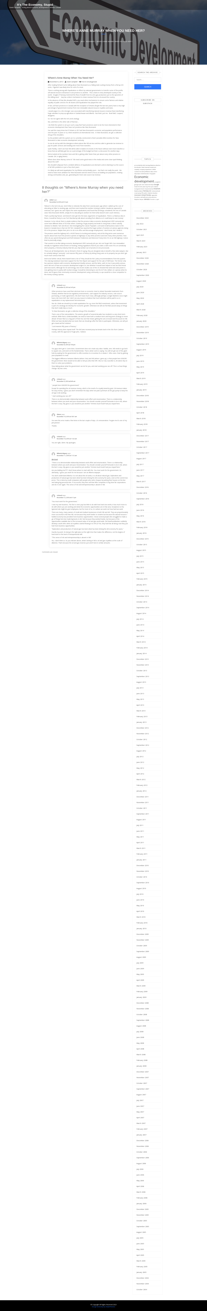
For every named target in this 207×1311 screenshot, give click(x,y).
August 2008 (141, 1026)
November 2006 (142, 1146)
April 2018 (140, 413)
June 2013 (140, 694)
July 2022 (139, 224)
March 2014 (141, 642)
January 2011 (141, 860)
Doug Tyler (152, 173)
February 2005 (141, 1267)
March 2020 (141, 310)
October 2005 (141, 1221)
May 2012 (140, 768)
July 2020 (139, 287)
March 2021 (141, 241)
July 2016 (139, 504)
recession (137, 195)
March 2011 (141, 848)
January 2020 (141, 321)
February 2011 (141, 854)
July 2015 (139, 556)
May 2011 (140, 837)
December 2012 (142, 728)
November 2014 (142, 596)
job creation (154, 186)
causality (136, 169)
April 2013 (140, 705)
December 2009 (142, 934)
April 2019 (140, 373)
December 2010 (142, 865)
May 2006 (140, 1181)
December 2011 (142, 797)
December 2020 (142, 258)
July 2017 (139, 464)
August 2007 (141, 1095)
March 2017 (141, 481)
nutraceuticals (156, 191)
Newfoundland (138, 191)
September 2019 (142, 344)
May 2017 (140, 476)
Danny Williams (145, 171)
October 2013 (141, 671)
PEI (142, 193)
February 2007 (141, 1129)
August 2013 (141, 682)
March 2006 (141, 1192)
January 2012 (141, 791)
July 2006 (139, 1169)
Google (156, 184)
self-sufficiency (144, 197)
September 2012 (142, 745)
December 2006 (142, 1140)
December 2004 (142, 1278)
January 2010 (141, 928)
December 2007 (142, 1072)
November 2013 (142, 665)
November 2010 (142, 871)
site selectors (152, 197)
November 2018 (142, 401)
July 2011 (139, 825)
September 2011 (142, 814)
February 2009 (141, 991)
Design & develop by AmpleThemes (103, 1307)
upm (157, 199)
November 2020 (142, 264)
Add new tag (146, 165)
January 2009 (141, 997)
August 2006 (141, 1163)
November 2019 (142, 332)
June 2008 (140, 1037)
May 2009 (140, 974)
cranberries (137, 171)
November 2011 (142, 802)
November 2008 (142, 1009)
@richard (55, 459)
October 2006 (141, 1152)
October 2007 (141, 1083)
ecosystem (157, 182)
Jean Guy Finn (147, 186)
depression (137, 173)
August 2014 (141, 613)
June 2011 (140, 831)
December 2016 (142, 487)
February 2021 (141, 247)
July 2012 (139, 757)
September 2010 (142, 883)
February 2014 (141, 648)
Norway (146, 191)
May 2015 (140, 567)
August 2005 (141, 1232)
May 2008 (140, 1043)
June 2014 (140, 625)
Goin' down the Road (148, 184)
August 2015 (141, 550)
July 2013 (139, 688)
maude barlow (149, 189)
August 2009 (141, 957)
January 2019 (141, 390)
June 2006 (140, 1175)
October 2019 (141, 338)
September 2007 (142, 1089)
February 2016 (141, 527)
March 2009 (141, 986)
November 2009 (142, 940)
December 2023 (142, 218)
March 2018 (141, 418)
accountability (138, 165)
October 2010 (141, 877)
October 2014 (141, 602)
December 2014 (142, 590)
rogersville (154, 195)
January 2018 (141, 430)
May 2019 (140, 367)
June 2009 (140, 969)
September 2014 (142, 608)
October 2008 (141, 1014)
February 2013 (141, 716)
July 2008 (139, 1032)
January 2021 (141, 252)
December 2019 (142, 327)
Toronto (152, 199)
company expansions (145, 169)
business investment (150, 167)
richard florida (146, 195)
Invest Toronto (138, 186)
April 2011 (140, 843)
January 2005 (141, 1272)
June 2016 (140, 510)
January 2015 (141, 585)
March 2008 (141, 1055)
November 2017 (142, 441)
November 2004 (142, 1284)
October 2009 (141, 946)
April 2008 (140, 1049)
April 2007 (140, 1118)
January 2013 (141, 722)
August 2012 (141, 751)
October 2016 (141, 493)
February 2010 (141, 923)
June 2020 (140, 292)
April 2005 (140, 1255)
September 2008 (142, 1020)
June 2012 (140, 762)
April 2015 (140, 573)
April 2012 (140, 774)
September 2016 (142, 499)
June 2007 (140, 1106)
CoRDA (154, 169)
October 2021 (141, 229)
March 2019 (141, 378)
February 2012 (141, 785)
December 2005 (142, 1209)
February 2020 (141, 315)
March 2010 (141, 917)
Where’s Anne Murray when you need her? (71, 77)
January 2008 (141, 1066)
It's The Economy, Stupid (35, 4)
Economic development (144, 179)
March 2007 (141, 1123)
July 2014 (139, 619)
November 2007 (142, 1077)
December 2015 (142, 539)
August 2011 (141, 820)
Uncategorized (92, 82)
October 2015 (141, 545)
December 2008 (142, 1003)
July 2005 (139, 1238)
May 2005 (140, 1249)
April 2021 (140, 235)
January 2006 (141, 1204)
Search (147, 86)
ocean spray (137, 193)
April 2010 (140, 911)
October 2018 (141, 407)
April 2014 (140, 636)
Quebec (155, 193)
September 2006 (142, 1158)
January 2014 (141, 653)
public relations (148, 193)
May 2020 (140, 298)
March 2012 (141, 779)
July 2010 (139, 894)
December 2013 (142, 659)
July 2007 (139, 1100)
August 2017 (141, 459)
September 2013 (142, 676)
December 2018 (142, 396)
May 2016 (140, 516)
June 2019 (140, 361)
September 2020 (142, 275)
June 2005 (140, 1244)
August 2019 (141, 350)
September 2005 (142, 1226)
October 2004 (141, 1289)
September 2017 (142, 453)
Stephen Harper (139, 199)
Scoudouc (137, 197)
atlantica (157, 165)
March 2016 (141, 522)
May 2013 (140, 699)
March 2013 (141, 711)
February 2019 (141, 384)
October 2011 (141, 808)
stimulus (147, 199)
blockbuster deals (139, 167)
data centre (153, 171)
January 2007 (141, 1135)
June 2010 (140, 900)
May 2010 (140, 906)
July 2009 (139, 963)
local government (139, 189)
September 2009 (142, 951)
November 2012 (142, 734)
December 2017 (142, 436)
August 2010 (141, 888)
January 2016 (141, 533)
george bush (137, 184)
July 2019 (139, 355)
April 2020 (140, 304)
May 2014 (140, 630)
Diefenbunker (145, 173)
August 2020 (141, 281)
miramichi (157, 189)
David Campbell (72, 82)
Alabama (152, 165)
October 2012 (141, 739)
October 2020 (141, 269)
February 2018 (141, 424)
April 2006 (140, 1186)
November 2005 (142, 1215)
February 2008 (141, 1060)
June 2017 (140, 470)
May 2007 (140, 1112)
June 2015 (140, 562)
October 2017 (141, 447)
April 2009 (140, 980)
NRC (150, 191)
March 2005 (141, 1261)
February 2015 (141, 579)
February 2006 (141, 1198)
